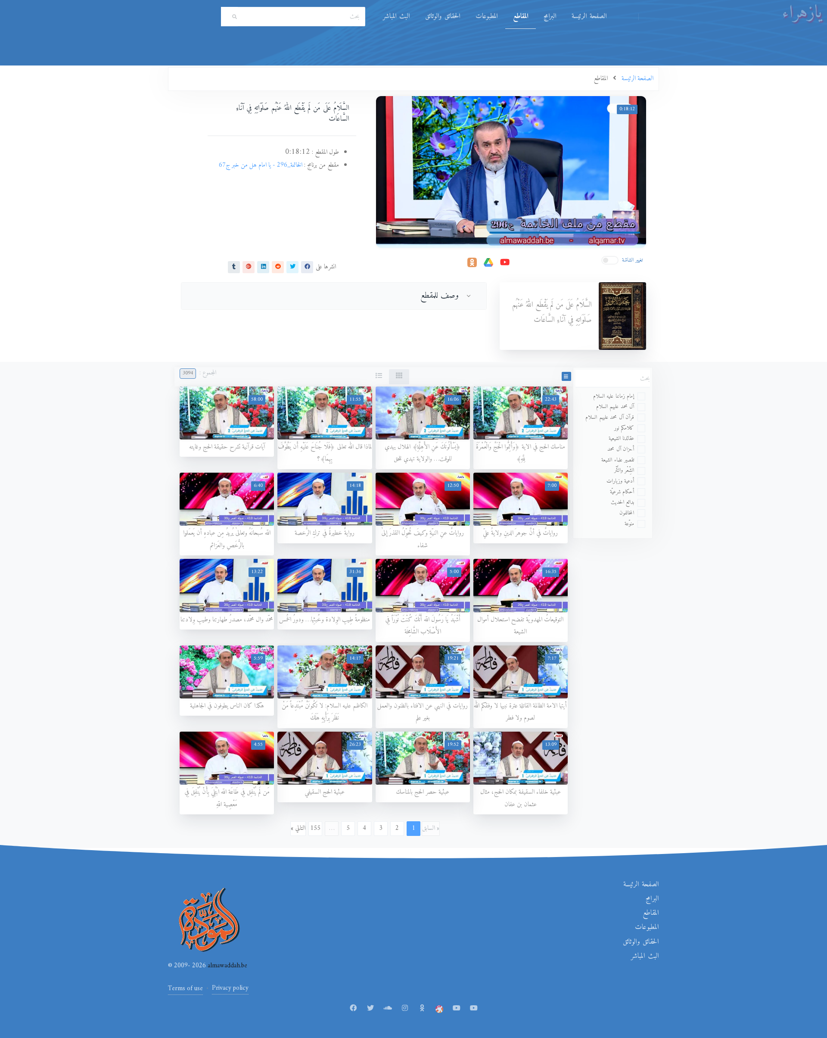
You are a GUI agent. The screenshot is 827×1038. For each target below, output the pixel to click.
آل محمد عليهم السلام (615, 406)
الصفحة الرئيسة (589, 16)
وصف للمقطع (439, 295)
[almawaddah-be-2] (474, 1009)
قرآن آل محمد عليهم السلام (609, 417)
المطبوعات (486, 16)
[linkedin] (263, 267)
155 (315, 828)
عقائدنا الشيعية (621, 438)
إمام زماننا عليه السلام (613, 396)
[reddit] (278, 267)
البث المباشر (396, 16)
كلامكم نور (624, 428)
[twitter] (292, 267)
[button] (566, 376)
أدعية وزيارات (620, 481)
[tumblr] (234, 267)
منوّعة (629, 524)
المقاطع (520, 16)
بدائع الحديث (622, 502)
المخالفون (626, 513)
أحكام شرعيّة (622, 492)
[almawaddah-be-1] (456, 1009)
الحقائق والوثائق (442, 16)
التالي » (298, 828)
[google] (249, 267)
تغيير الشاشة (632, 260)
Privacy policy (230, 988)
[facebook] (307, 267)
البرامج (550, 16)
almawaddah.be (226, 966)
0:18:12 (627, 109)
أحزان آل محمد (620, 449)
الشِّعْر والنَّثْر (624, 470)
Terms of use (185, 988)
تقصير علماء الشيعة (617, 460)
